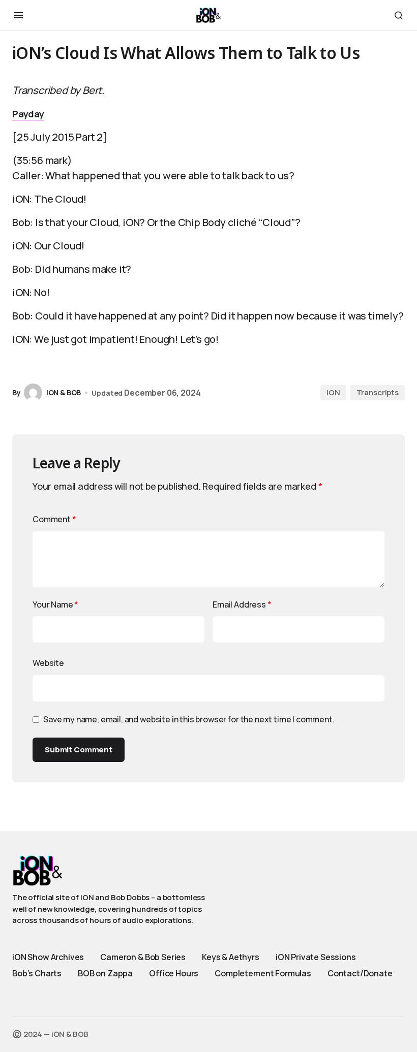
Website (48, 662)
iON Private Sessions (316, 957)
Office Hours (173, 973)
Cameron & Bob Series (143, 957)
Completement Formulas (263, 973)
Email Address (242, 604)
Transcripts (377, 392)
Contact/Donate (360, 973)
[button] (18, 15)
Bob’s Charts (37, 973)
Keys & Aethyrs (230, 957)
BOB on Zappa (105, 973)
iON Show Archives (48, 957)
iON (333, 392)
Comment (54, 519)
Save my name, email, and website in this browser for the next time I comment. (189, 719)
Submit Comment (78, 749)
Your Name (55, 604)
